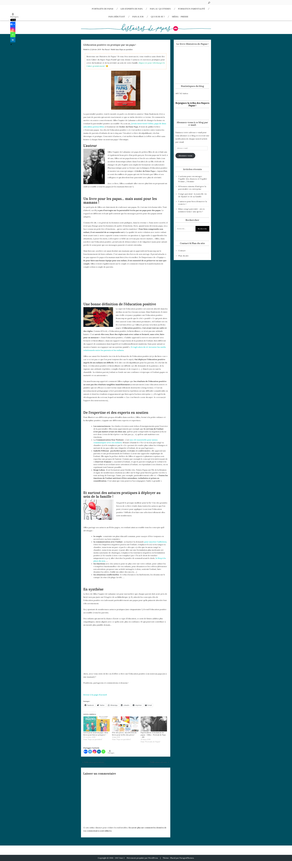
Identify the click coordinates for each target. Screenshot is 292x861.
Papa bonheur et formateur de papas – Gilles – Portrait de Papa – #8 (153, 735)
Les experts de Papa (132, 8)
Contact (181, 251)
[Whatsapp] (103, 752)
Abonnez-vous (185, 155)
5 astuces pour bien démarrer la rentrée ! (192, 202)
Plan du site (183, 256)
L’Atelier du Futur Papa (145, 171)
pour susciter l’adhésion (155, 542)
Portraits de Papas (102, 8)
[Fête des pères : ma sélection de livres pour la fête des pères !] (125, 723)
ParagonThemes (186, 858)
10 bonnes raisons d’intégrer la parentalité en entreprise (192, 187)
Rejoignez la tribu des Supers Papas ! (192, 104)
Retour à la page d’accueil (95, 695)
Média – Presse (180, 16)
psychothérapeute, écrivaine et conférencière (130, 451)
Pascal (107, 49)
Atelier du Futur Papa (129, 127)
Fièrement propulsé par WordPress (142, 858)
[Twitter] (90, 752)
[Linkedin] (99, 752)
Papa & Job (137, 16)
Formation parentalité (191, 8)
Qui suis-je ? (158, 16)
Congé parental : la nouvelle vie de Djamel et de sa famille (192, 195)
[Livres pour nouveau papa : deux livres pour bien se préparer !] (96, 723)
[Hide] (11, 44)
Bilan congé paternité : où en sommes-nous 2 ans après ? (191, 210)
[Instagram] (94, 752)
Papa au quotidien (160, 8)
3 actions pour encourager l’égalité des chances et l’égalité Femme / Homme (192, 179)
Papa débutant (116, 16)
